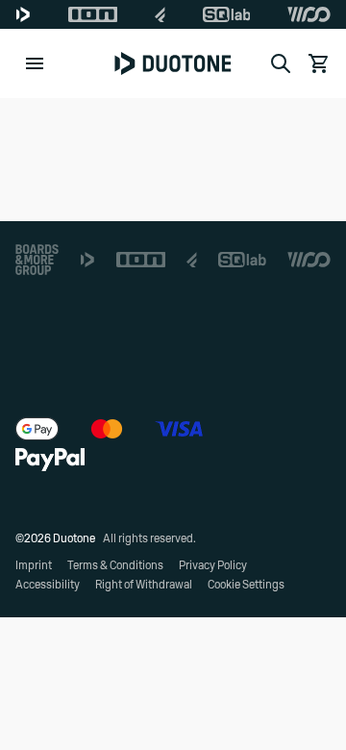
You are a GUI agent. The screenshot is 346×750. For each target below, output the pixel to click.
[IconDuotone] (23, 14)
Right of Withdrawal (143, 584)
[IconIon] (93, 14)
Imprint (33, 565)
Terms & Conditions (115, 565)
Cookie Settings (246, 584)
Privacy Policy (213, 565)
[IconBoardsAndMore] (37, 259)
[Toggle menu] (34, 63)
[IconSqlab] (227, 14)
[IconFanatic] (160, 14)
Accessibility (47, 584)
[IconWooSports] (309, 14)
